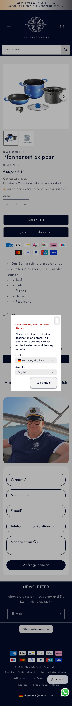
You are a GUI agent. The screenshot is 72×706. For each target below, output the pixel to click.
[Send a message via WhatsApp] (65, 692)
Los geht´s (43, 382)
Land (18, 355)
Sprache (20, 367)
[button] (57, 320)
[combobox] (31, 360)
